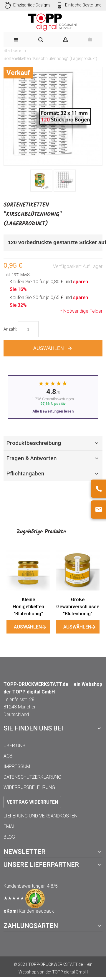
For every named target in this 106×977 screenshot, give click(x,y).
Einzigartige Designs (32, 5)
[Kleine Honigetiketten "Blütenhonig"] (28, 570)
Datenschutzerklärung (32, 777)
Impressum (17, 766)
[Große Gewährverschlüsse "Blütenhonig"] (78, 570)
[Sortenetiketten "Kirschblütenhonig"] (41, 181)
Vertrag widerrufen (32, 802)
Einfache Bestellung (83, 5)
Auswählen (28, 627)
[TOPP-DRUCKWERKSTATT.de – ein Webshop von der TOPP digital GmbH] (53, 22)
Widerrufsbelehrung (29, 787)
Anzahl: (10, 329)
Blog (9, 837)
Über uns (14, 745)
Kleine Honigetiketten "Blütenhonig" (28, 606)
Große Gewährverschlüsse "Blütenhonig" (77, 606)
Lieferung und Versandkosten (40, 816)
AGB (8, 756)
